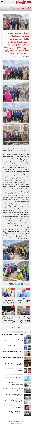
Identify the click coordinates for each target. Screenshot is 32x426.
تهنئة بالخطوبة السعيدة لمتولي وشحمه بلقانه (13, 340)
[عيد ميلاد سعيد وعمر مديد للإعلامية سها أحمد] (27, 359)
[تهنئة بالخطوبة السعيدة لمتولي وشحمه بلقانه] (27, 341)
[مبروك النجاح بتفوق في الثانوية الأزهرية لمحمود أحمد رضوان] (27, 370)
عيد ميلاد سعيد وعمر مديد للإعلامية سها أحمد (13, 357)
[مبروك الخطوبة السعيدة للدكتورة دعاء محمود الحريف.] (27, 353)
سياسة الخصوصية (16, 421)
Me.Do (19, 423)
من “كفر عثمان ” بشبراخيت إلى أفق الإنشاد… (12, 377)
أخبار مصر (27, 288)
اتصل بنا (10, 421)
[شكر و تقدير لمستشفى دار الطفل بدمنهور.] (27, 347)
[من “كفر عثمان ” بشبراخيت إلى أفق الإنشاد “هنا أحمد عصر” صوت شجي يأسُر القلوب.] (23, 292)
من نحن (21, 421)
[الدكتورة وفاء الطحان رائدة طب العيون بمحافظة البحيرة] (27, 336)
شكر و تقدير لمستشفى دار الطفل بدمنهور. (13, 345)
